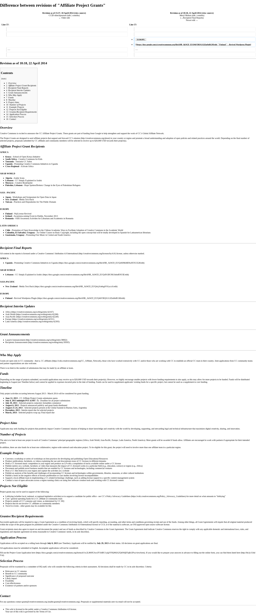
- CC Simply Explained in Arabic (23, 274)
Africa (8, 312)
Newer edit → (192, 20)
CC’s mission (74, 138)
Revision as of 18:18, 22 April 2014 (185, 13)
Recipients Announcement (16, 342)
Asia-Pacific (10, 317)
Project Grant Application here (22, 553)
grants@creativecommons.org (34, 602)
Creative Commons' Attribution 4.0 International (57, 253)
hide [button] (4, 79)
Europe (8, 319)
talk (69, 15)
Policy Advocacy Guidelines (118, 496)
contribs (75, 15)
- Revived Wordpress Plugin (21, 298)
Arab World (10, 314)
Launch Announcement (15, 340)
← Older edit (64, 18)
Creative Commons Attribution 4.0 (55, 609)
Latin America (11, 321)
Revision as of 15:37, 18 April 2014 (57, 13)
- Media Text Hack (19, 286)
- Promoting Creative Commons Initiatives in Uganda (31, 263)
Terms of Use (45, 611)
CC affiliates (46, 361)
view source (80, 13)
